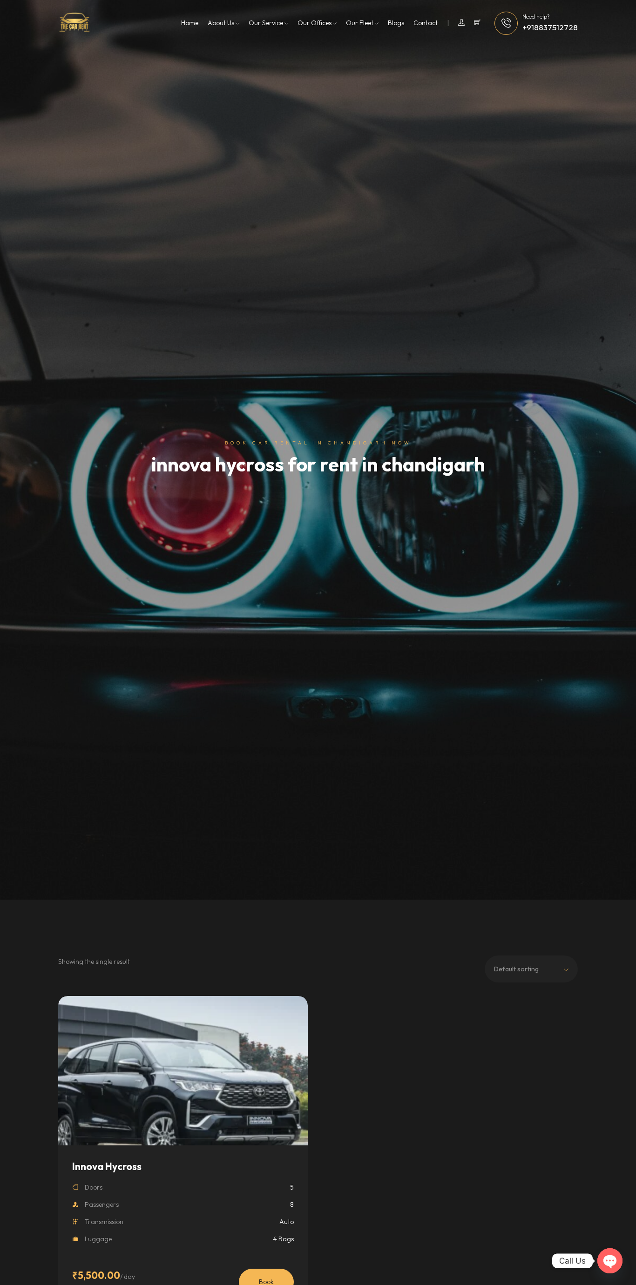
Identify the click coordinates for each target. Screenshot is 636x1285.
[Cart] (477, 23)
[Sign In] (456, 23)
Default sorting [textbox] (516, 969)
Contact (425, 23)
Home (189, 23)
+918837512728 (550, 27)
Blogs (396, 23)
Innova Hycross (107, 1166)
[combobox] (531, 968)
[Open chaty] (609, 1260)
